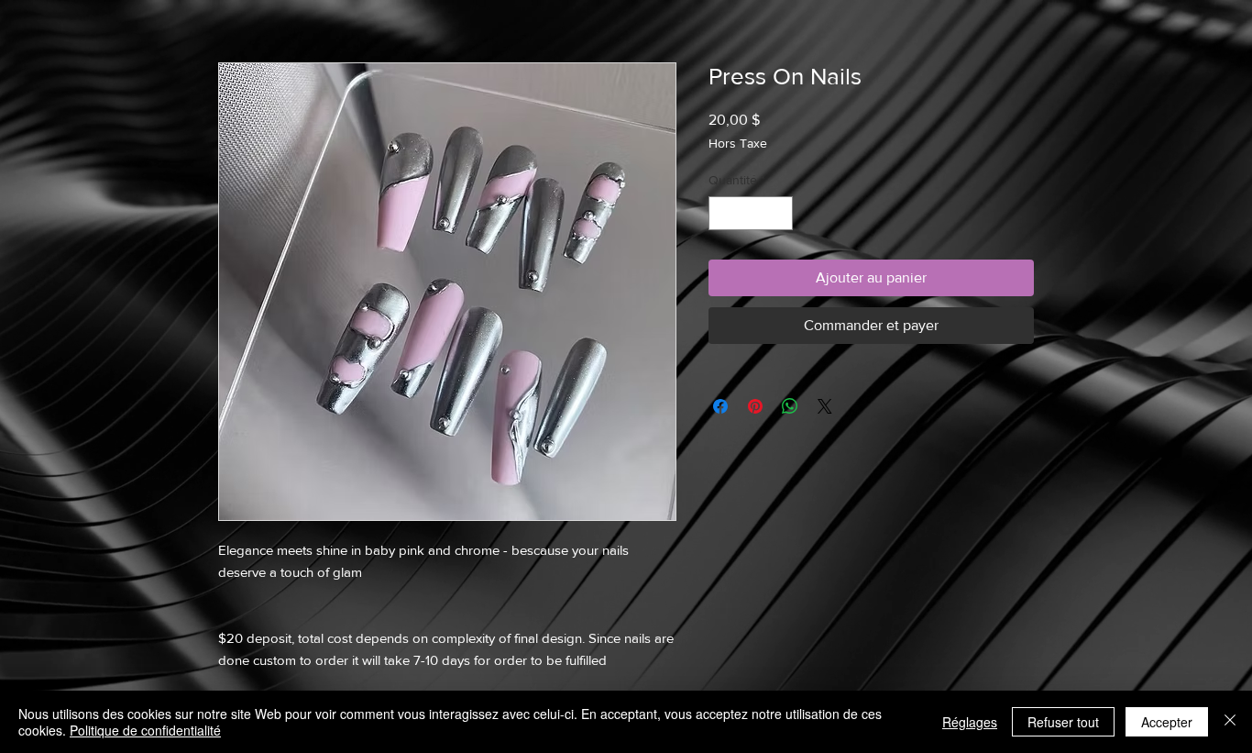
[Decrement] (722, 213)
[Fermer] (1230, 721)
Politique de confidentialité (145, 730)
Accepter (1166, 722)
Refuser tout (1063, 722)
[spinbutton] (750, 213)
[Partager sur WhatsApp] (790, 406)
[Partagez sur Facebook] (720, 406)
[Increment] (778, 213)
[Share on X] (825, 406)
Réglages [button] (969, 722)
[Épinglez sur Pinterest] (755, 406)
